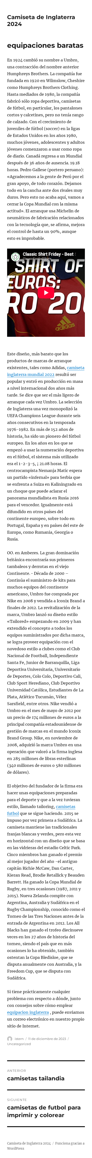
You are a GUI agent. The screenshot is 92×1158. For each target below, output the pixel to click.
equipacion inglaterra (28, 1012)
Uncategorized (19, 1044)
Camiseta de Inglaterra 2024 (29, 1143)
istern (19, 1039)
